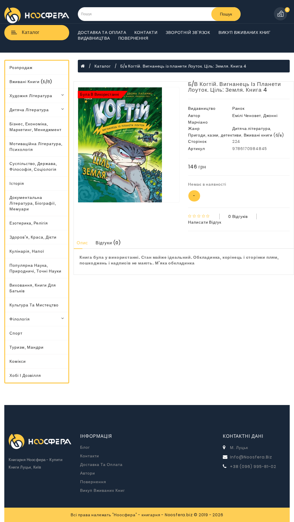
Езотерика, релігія (28, 223)
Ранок (238, 108)
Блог (85, 447)
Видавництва (94, 38)
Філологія (19, 319)
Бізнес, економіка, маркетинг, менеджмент (35, 127)
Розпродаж (20, 67)
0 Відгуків (238, 216)
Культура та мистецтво (34, 305)
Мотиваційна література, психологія (35, 146)
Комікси (17, 361)
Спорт (15, 333)
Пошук (226, 14)
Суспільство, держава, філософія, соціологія (33, 166)
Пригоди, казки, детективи (214, 135)
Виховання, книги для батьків (32, 288)
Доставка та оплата (102, 32)
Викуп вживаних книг (244, 32)
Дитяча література (29, 110)
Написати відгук (204, 222)
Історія (16, 183)
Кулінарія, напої (26, 251)
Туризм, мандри (26, 347)
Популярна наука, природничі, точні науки (35, 268)
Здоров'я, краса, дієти (33, 237)
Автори (87, 473)
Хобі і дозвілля (25, 375)
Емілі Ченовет (246, 115)
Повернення (133, 38)
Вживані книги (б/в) (30, 82)
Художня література (30, 96)
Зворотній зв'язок (188, 32)
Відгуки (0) (108, 243)
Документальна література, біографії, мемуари (32, 203)
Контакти (145, 32)
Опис (82, 243)
